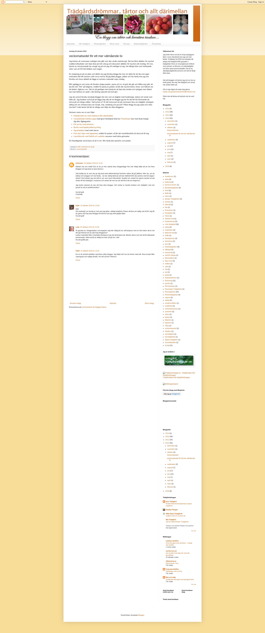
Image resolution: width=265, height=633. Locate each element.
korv (166, 244)
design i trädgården (172, 199)
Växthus (168, 331)
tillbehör (168, 320)
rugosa (167, 297)
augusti (170, 143)
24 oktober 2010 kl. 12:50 (90, 206)
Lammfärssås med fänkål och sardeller (89, 136)
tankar (167, 317)
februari (170, 162)
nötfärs (167, 264)
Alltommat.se (171, 561)
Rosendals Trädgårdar (173, 289)
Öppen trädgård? (171, 340)
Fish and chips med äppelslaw (86, 133)
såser (167, 314)
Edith (78, 251)
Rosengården (100, 44)
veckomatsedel (81, 149)
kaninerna (169, 241)
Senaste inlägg (75, 303)
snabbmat (168, 306)
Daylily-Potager (172, 510)
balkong (168, 182)
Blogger (141, 615)
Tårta (167, 326)
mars (169, 159)
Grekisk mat (169, 219)
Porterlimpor (125, 119)
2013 (167, 109)
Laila (77, 227)
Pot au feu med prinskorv (84, 124)
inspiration (169, 230)
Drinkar (167, 202)
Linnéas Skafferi (172, 541)
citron (167, 196)
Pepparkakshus (171, 278)
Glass (167, 216)
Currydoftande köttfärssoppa (85, 119)
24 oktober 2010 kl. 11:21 (93, 163)
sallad (167, 300)
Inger (78, 206)
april (169, 156)
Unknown (79, 163)
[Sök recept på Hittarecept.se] (170, 384)
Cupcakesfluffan (172, 569)
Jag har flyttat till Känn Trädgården (177, 522)
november (171, 124)
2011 (167, 115)
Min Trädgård (171, 520)
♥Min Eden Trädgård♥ (174, 514)
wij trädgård (169, 334)
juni (168, 149)
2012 (167, 112)
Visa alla (193, 531)
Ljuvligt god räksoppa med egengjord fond (180, 579)
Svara (78, 198)
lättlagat (168, 250)
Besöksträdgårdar (171, 188)
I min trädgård (170, 224)
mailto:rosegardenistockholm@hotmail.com (179, 92)
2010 (167, 118)
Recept (126, 44)
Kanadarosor (170, 238)
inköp (167, 227)
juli (168, 146)
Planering (168, 281)
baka (167, 179)
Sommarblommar (171, 309)
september (171, 140)
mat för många (170, 255)
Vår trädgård (84, 44)
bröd (166, 190)
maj (168, 153)
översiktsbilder (170, 342)
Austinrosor (169, 176)
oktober (170, 128)
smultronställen (170, 303)
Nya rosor (168, 261)
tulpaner (168, 323)
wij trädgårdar (170, 337)
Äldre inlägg (149, 303)
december (171, 121)
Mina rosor (114, 44)
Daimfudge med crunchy (174, 571)
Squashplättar (79, 130)
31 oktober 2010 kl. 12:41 (90, 251)
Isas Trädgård (171, 502)
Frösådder (169, 213)
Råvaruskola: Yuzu (172, 563)
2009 (167, 166)
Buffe (167, 193)
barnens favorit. (171, 185)
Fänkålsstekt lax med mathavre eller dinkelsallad (93, 116)
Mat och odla (171, 577)
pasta (167, 275)
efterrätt (168, 205)
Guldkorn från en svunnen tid (175, 516)
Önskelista (156, 44)
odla (166, 267)
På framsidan (170, 286)
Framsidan (169, 210)
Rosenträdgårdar (171, 295)
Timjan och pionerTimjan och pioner (180, 526)
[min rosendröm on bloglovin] (172, 395)
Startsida (71, 44)
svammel (168, 312)
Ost (166, 269)
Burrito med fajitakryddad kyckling (87, 127)
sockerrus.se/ (171, 551)
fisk (166, 207)
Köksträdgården (141, 44)
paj (166, 272)
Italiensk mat (169, 233)
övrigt (167, 345)
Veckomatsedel (172, 130)
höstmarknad (170, 221)
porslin (167, 283)
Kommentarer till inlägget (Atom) (94, 307)
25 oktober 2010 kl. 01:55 (89, 227)
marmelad (169, 252)
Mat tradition (169, 258)
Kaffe (167, 235)
